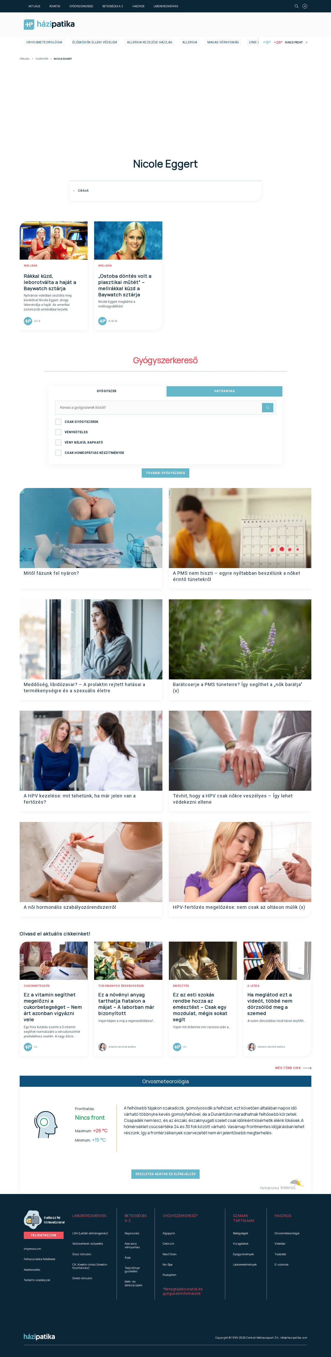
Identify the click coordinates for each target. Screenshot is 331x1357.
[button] (90, 1218)
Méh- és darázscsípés (133, 1283)
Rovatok (54, 6)
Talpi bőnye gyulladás (132, 1269)
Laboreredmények (166, 6)
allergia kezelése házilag (149, 42)
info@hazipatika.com (293, 1337)
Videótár (280, 1243)
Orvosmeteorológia (44, 42)
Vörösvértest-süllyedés (87, 1243)
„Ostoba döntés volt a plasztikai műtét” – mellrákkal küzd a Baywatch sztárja (125, 285)
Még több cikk (288, 1067)
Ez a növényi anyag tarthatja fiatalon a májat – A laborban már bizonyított (126, 1003)
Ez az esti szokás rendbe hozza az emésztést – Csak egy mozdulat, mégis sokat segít (200, 1006)
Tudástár (41, 59)
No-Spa (167, 1264)
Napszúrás (132, 1233)
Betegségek (240, 1233)
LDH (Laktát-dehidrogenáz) (90, 1233)
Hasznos (138, 6)
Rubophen (169, 1275)
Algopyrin (169, 1233)
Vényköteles (76, 432)
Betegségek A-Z (112, 6)
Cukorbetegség (37, 986)
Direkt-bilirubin (82, 1278)
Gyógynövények (243, 1254)
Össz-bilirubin (81, 1254)
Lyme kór (256, 42)
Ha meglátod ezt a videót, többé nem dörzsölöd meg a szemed (269, 1003)
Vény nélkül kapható (84, 442)
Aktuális (34, 6)
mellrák (30, 265)
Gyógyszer (107, 391)
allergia (189, 42)
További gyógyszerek (165, 473)
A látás (253, 986)
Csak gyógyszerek (82, 422)
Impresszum (32, 1249)
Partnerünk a (270, 1188)
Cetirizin (168, 1243)
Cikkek (83, 190)
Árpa (128, 1257)
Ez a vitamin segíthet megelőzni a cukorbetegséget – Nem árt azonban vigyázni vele (53, 1006)
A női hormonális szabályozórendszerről (70, 907)
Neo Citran (170, 1254)
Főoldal (25, 59)
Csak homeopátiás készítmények (94, 453)
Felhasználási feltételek (39, 1259)
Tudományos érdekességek (121, 986)
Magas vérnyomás (223, 42)
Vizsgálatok (241, 1243)
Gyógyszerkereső (81, 6)
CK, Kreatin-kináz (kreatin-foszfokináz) (90, 1266)
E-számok (282, 1264)
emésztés (181, 986)
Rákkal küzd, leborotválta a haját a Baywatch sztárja (50, 282)
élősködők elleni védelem (94, 42)
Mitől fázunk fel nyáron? (51, 573)
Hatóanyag (224, 391)
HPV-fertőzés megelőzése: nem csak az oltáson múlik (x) (239, 907)
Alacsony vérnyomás (132, 1245)
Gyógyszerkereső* (180, 1215)
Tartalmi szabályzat (37, 1280)
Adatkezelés (32, 1269)
